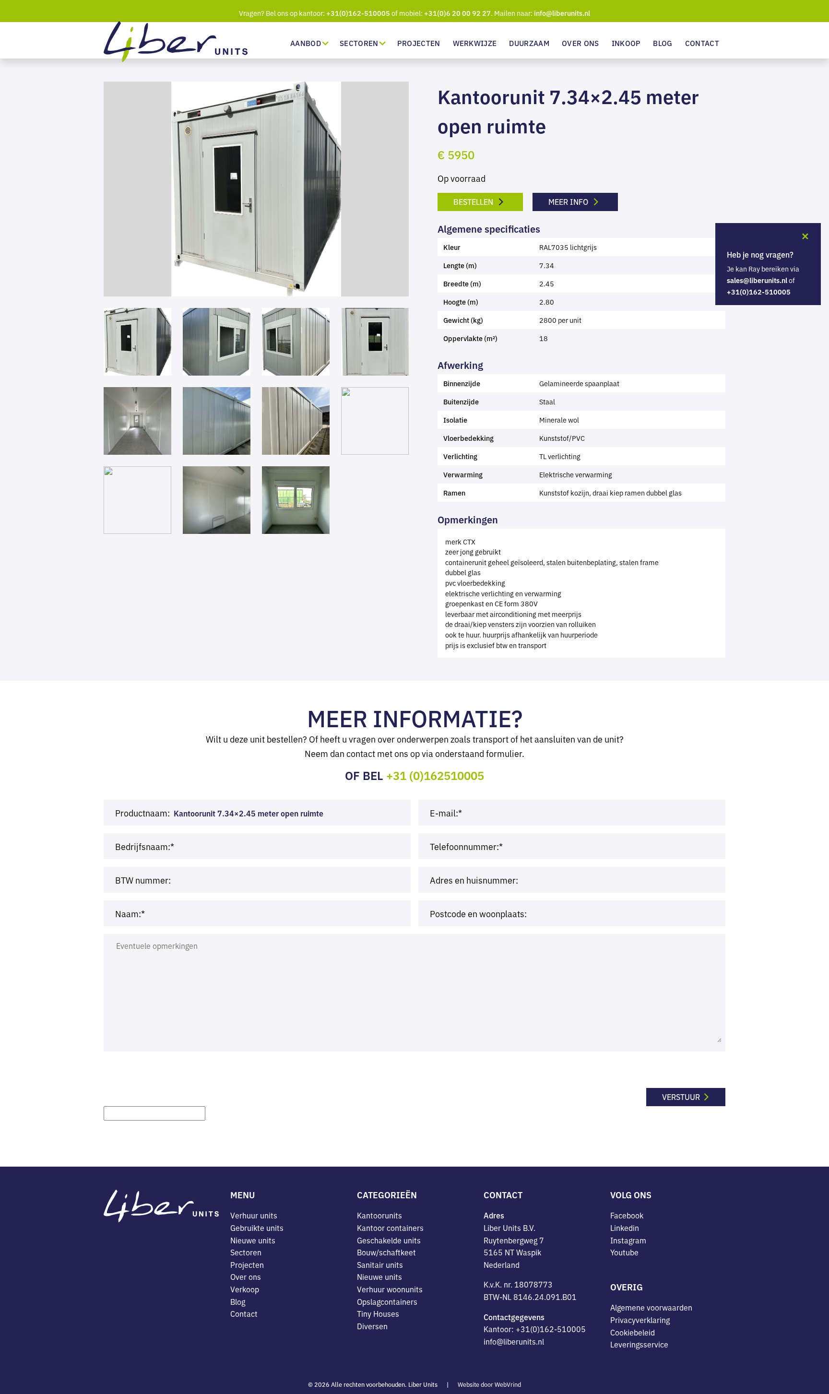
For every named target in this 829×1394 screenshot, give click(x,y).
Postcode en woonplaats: (478, 913)
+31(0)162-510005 (358, 13)
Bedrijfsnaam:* (144, 846)
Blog (662, 43)
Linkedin (624, 1227)
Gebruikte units (257, 1227)
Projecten (418, 43)
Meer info (569, 201)
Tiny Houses (378, 1313)
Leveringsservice (639, 1344)
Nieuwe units (252, 1240)
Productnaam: (142, 812)
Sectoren (359, 43)
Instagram (628, 1240)
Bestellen (474, 201)
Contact (702, 43)
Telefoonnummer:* (466, 846)
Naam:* (130, 913)
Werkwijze (475, 43)
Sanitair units (380, 1264)
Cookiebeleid (632, 1332)
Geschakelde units (389, 1240)
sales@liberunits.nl (757, 280)
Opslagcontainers (387, 1301)
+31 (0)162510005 (435, 775)
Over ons (580, 43)
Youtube (624, 1252)
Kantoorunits (379, 1215)
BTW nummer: (143, 880)
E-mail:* (446, 812)
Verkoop (244, 1289)
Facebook (626, 1215)
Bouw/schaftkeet (386, 1252)
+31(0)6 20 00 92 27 (457, 13)
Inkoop (626, 43)
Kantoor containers (390, 1227)
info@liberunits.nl (562, 13)
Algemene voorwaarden (651, 1307)
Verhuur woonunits (390, 1289)
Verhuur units (253, 1215)
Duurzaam (529, 43)
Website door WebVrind (489, 1384)
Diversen (372, 1326)
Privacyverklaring (640, 1319)
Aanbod (305, 43)
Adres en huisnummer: (474, 880)
